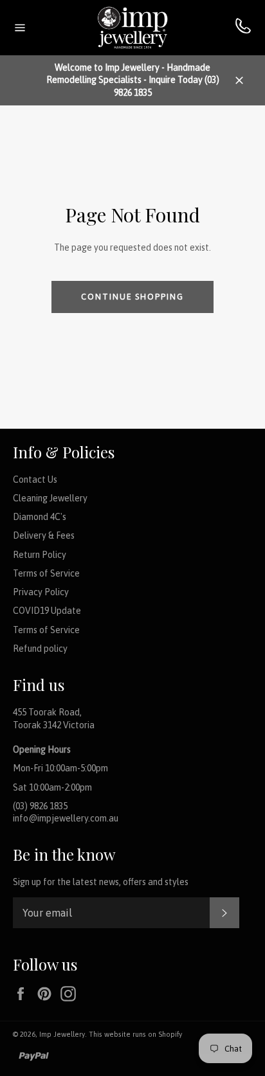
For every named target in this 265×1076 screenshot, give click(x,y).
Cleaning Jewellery (50, 498)
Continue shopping (132, 296)
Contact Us (35, 479)
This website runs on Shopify (135, 1034)
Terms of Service (46, 573)
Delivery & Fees (44, 535)
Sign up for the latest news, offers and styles (100, 882)
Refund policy (40, 648)
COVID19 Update (47, 610)
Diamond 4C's (39, 517)
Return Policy (39, 555)
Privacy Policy (41, 592)
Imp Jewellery (62, 1034)
